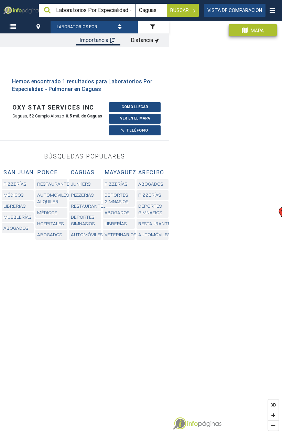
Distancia (142, 40)
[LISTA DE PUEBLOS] (14, 27)
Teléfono (136, 130)
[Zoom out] (273, 425)
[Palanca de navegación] (272, 10)
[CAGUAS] (39, 27)
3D (273, 404)
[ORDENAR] (121, 27)
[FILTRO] (153, 27)
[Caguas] (39, 27)
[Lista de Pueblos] (14, 27)
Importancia (94, 40)
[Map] (225, 225)
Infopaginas (179, 424)
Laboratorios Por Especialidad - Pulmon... (77, 28)
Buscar (180, 10)
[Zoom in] (273, 415)
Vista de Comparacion (234, 10)
